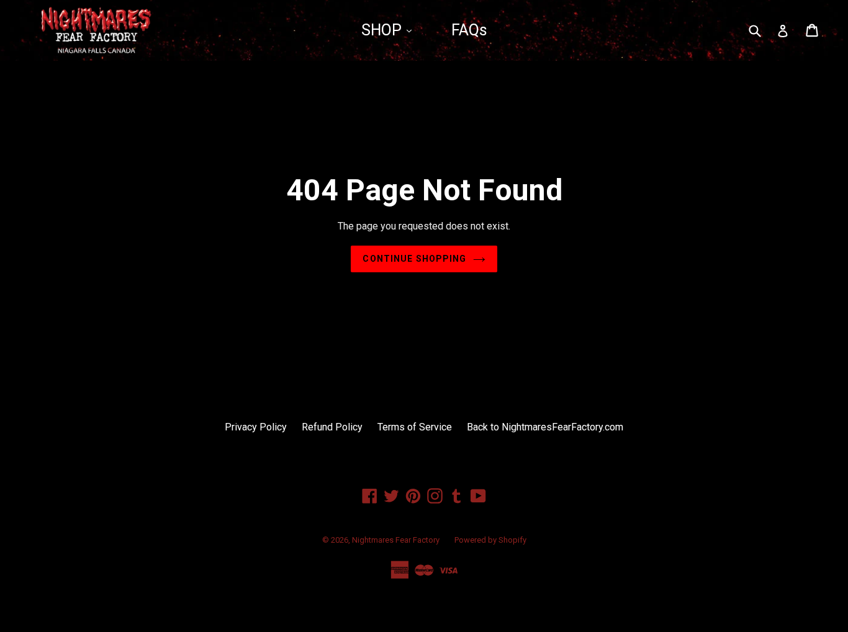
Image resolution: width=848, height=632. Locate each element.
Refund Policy (332, 427)
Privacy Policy (256, 427)
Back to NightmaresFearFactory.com (545, 427)
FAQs (469, 30)
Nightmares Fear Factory (396, 540)
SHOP (383, 30)
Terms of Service (414, 427)
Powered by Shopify (490, 540)
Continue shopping (414, 259)
